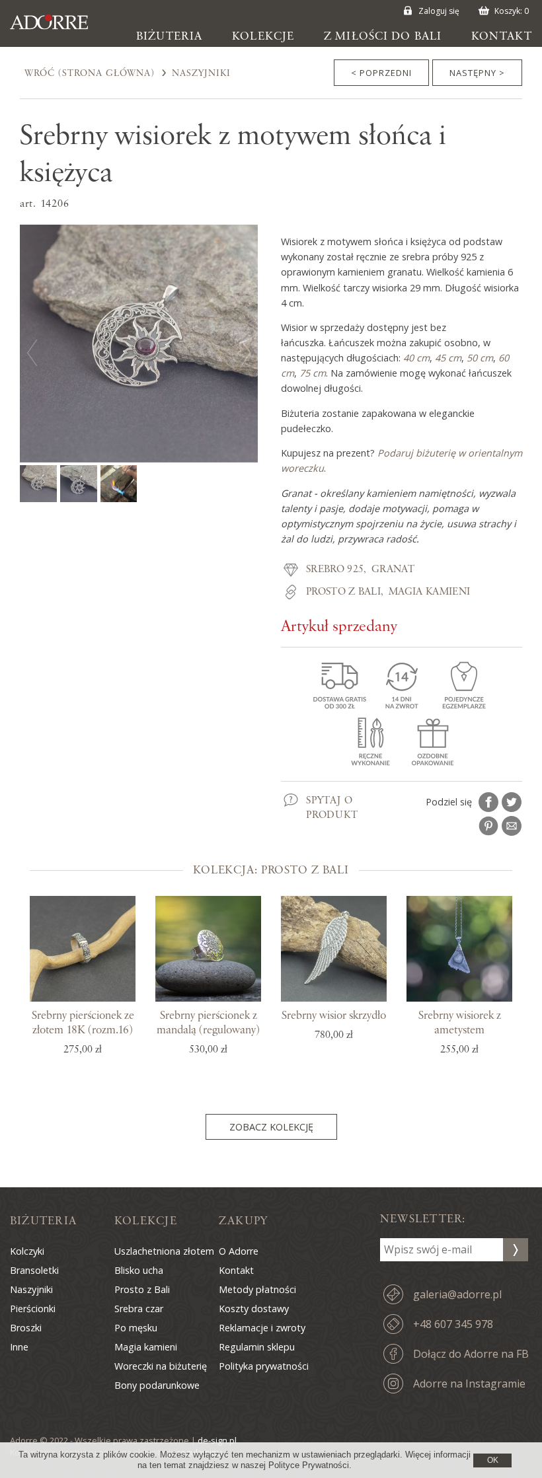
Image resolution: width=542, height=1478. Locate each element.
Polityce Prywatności (308, 1465)
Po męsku (135, 1327)
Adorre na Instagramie (469, 1383)
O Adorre (238, 1251)
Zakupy (243, 1221)
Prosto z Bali (343, 592)
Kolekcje (263, 36)
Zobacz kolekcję (271, 1127)
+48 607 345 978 (453, 1324)
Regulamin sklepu (257, 1347)
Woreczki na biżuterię (160, 1366)
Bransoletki (34, 1270)
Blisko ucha (138, 1270)
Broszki (26, 1327)
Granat (392, 569)
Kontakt (501, 36)
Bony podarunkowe (157, 1385)
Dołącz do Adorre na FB (471, 1354)
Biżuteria (169, 36)
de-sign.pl (217, 1440)
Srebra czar (138, 1308)
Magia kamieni (429, 592)
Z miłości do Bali (383, 36)
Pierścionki (33, 1308)
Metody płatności (257, 1289)
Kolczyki (27, 1251)
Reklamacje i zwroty (262, 1327)
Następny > (477, 73)
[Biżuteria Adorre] (59, 28)
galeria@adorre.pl (457, 1294)
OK (492, 1460)
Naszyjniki (201, 73)
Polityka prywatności (264, 1366)
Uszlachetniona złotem (164, 1251)
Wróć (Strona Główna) (89, 73)
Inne (19, 1347)
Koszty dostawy (254, 1308)
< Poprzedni (381, 73)
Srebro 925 (335, 569)
